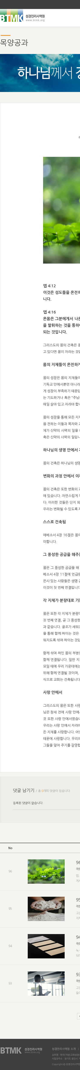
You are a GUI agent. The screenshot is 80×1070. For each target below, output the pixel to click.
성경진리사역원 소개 (64, 1049)
